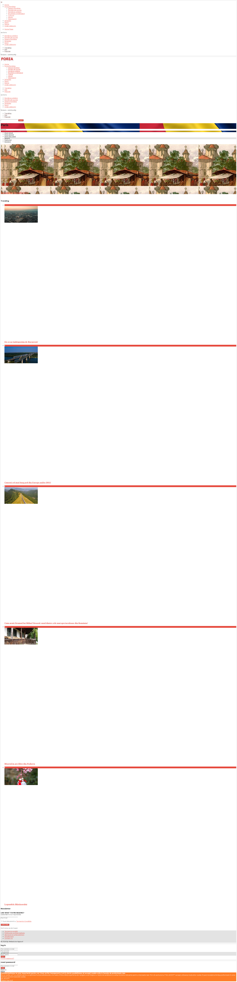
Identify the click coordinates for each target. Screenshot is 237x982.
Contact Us (8, 938)
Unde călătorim (10, 26)
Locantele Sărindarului (15, 192)
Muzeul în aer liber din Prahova (19, 764)
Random (7, 142)
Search (21, 120)
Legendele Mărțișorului (15, 904)
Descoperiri (12, 19)
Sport (6, 22)
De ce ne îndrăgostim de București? (21, 342)
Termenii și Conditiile (23, 921)
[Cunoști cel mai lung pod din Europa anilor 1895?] (120, 413)
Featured (7, 140)
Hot (5, 90)
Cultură (11, 15)
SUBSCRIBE (5, 924)
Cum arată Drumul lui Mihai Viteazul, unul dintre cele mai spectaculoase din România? (46, 623)
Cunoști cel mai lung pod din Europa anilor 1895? (27, 483)
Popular (7, 92)
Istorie (10, 17)
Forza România (9, 7)
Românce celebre (14, 12)
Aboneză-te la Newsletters (14, 935)
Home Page (8, 29)
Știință (6, 24)
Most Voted (8, 133)
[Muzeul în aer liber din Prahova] (120, 694)
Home (6, 5)
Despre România (14, 8)
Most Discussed (10, 136)
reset (2, 968)
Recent (7, 138)
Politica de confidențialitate (14, 933)
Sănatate (7, 21)
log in (2, 956)
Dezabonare (9, 936)
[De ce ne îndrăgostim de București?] (120, 272)
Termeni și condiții (11, 931)
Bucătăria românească (16, 14)
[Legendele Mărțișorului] (120, 835)
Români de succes (14, 10)
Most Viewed (9, 135)
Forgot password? (7, 958)
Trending (7, 88)
